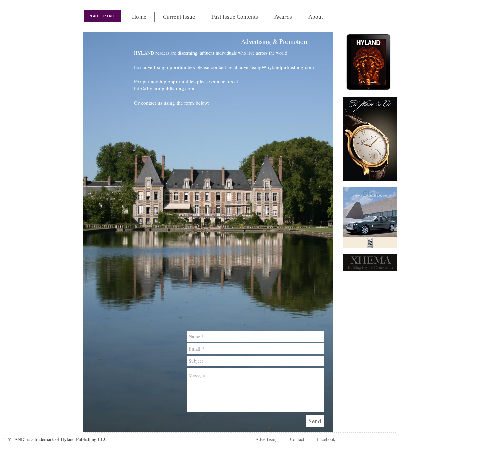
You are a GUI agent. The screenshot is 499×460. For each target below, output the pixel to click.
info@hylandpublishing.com (164, 88)
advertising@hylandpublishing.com (276, 67)
